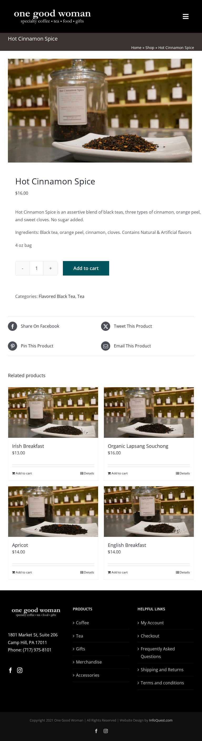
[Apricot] (53, 511)
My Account (152, 623)
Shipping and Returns (162, 670)
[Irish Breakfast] (53, 412)
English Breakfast (127, 545)
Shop (149, 47)
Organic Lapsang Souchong (138, 446)
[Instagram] (19, 670)
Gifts (80, 649)
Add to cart (86, 268)
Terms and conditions (162, 683)
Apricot (20, 545)
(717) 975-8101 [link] (37, 650)
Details (89, 473)
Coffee (82, 623)
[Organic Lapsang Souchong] (149, 412)
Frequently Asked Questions (158, 652)
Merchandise (89, 662)
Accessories (87, 675)
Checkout (150, 636)
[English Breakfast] (149, 511)
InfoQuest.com (161, 720)
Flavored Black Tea (57, 296)
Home (136, 47)
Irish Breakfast (28, 446)
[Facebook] (10, 670)
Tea (80, 296)
